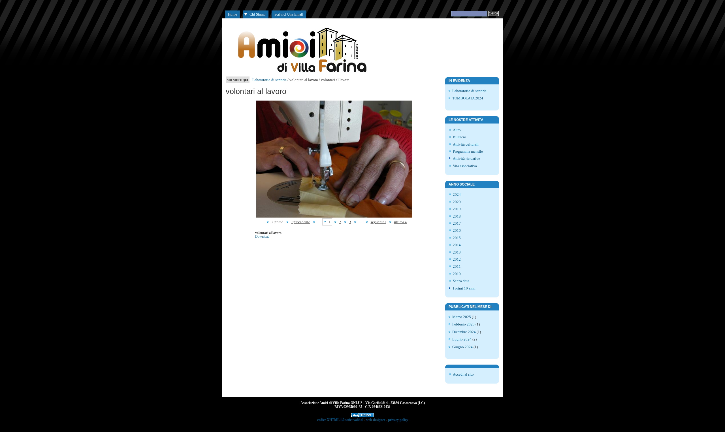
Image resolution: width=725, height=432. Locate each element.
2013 (457, 252)
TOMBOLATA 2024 (467, 98)
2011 (457, 266)
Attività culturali (466, 144)
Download (262, 237)
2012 (457, 259)
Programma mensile (468, 151)
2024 (457, 194)
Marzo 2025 (461, 317)
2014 (457, 245)
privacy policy (398, 420)
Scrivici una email (288, 14)
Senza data (461, 281)
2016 (457, 230)
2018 (457, 216)
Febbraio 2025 (463, 324)
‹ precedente (300, 222)
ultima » (400, 222)
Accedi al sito (463, 374)
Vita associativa (465, 166)
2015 (457, 238)
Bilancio (459, 137)
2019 (457, 209)
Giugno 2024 (462, 347)
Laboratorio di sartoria (269, 80)
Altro (457, 130)
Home (232, 14)
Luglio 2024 (462, 339)
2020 (457, 202)
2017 (457, 223)
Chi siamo (258, 14)
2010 (457, 274)
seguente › (378, 222)
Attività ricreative (466, 158)
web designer (375, 420)
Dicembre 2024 (464, 332)
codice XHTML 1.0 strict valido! (340, 420)
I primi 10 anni (464, 288)
